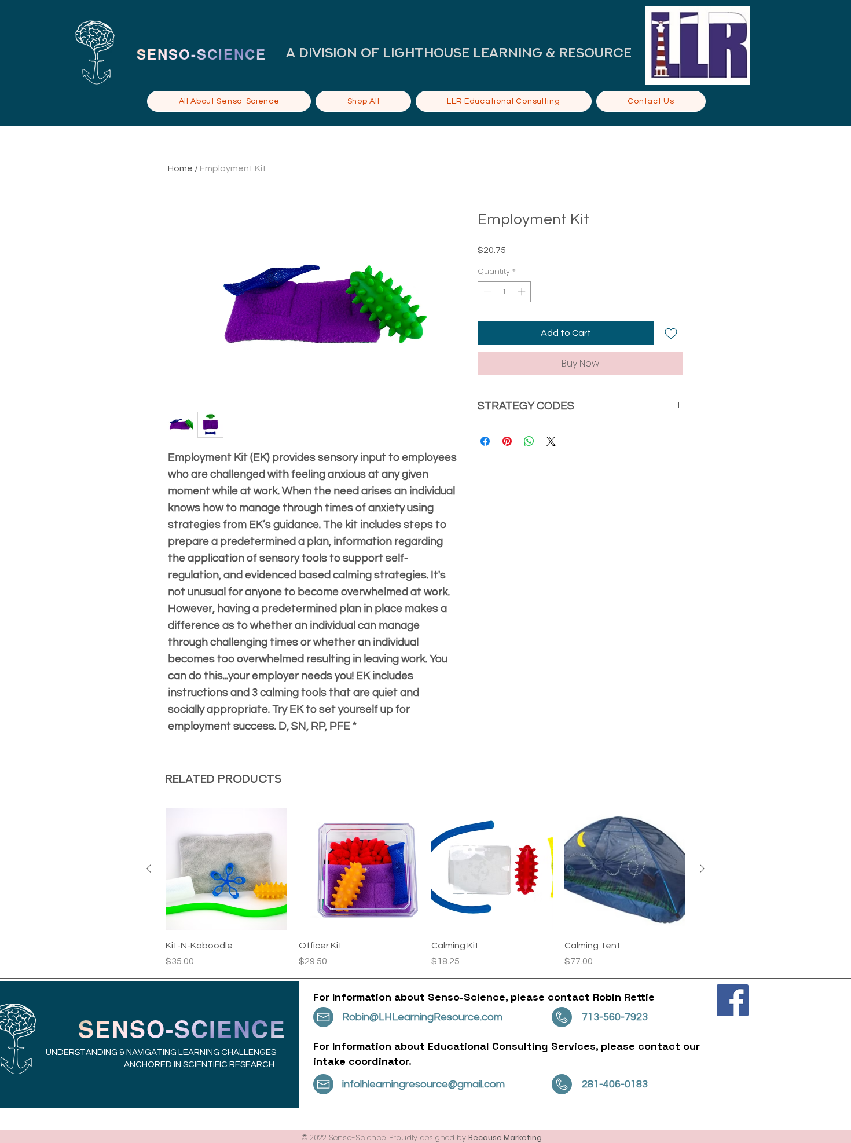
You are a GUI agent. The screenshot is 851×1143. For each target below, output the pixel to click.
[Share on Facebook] (485, 441)
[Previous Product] (149, 868)
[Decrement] (486, 292)
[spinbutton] (504, 292)
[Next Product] (702, 868)
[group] (425, 888)
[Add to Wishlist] (671, 333)
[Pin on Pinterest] (507, 441)
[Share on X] (551, 441)
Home (180, 168)
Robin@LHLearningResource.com (422, 1017)
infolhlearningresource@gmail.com (423, 1084)
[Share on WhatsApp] (529, 441)
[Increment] (523, 292)
